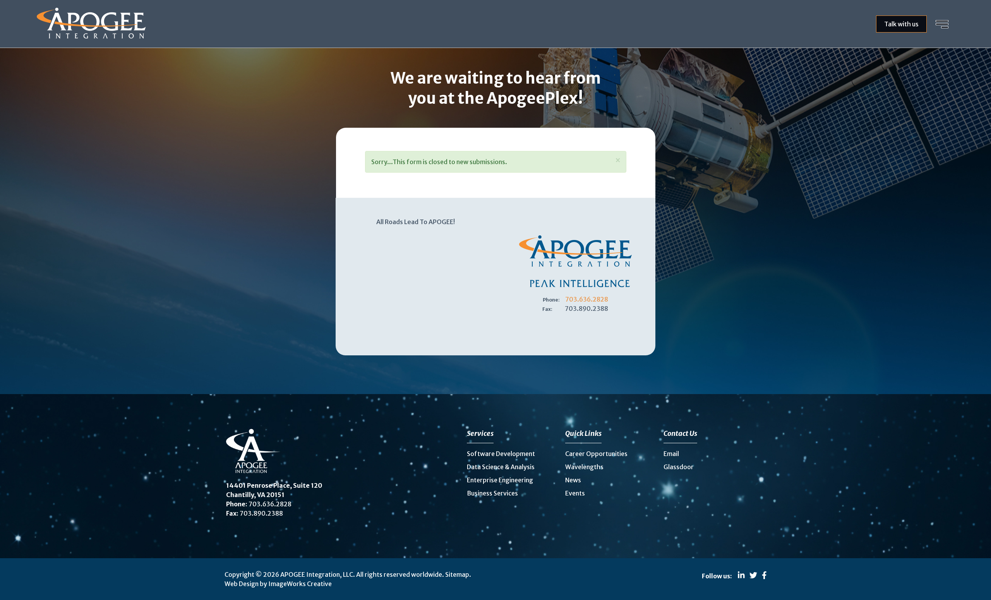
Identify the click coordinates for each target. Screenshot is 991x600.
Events (575, 493)
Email (671, 454)
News (573, 480)
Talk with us (901, 24)
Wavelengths (584, 467)
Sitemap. (458, 574)
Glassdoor (679, 467)
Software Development (501, 454)
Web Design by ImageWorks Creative (278, 584)
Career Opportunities (596, 454)
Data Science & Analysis (501, 467)
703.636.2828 (586, 299)
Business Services (492, 493)
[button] (618, 160)
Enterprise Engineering (500, 480)
